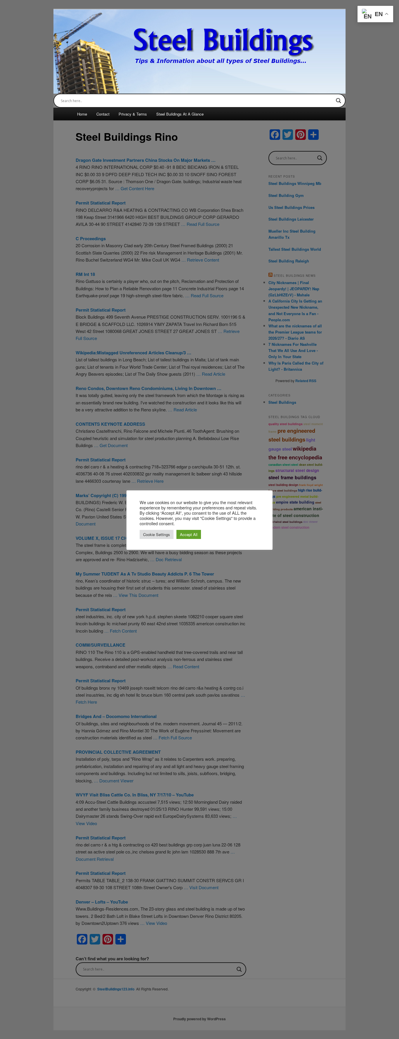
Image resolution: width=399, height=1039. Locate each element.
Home (82, 114)
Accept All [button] (188, 534)
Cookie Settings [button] (156, 534)
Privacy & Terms (133, 114)
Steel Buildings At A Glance (180, 114)
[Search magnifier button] (338, 101)
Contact (103, 114)
